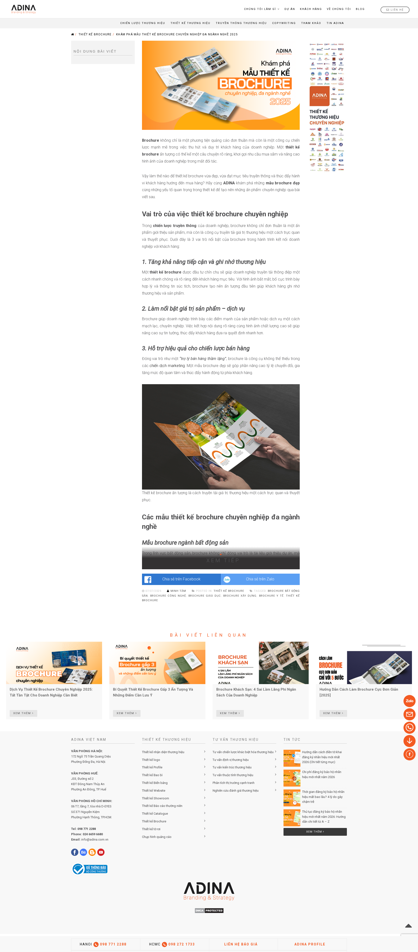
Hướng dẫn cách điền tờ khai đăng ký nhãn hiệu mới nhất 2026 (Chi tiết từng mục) (322, 757)
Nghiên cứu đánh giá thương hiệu (236, 790)
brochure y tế (271, 595)
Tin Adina (335, 23)
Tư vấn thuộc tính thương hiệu (233, 775)
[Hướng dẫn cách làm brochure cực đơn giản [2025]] (364, 663)
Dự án (289, 9)
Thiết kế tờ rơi (151, 829)
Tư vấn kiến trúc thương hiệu (232, 767)
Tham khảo (311, 23)
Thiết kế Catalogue (155, 813)
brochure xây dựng (239, 595)
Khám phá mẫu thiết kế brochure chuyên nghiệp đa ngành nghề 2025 (177, 34)
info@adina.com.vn (94, 839)
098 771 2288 (86, 829)
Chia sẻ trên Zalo (260, 579)
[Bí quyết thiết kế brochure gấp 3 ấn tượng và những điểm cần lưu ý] (157, 663)
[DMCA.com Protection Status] (209, 910)
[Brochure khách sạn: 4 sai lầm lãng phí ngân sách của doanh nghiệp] (261, 663)
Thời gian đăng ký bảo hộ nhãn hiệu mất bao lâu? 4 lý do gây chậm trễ (323, 797)
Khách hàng (311, 9)
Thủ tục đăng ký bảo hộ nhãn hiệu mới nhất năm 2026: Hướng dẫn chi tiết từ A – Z (324, 817)
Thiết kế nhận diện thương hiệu (163, 752)
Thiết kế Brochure (95, 34)
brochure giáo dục (204, 595)
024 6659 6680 (93, 834)
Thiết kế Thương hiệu (190, 23)
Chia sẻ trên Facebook (181, 579)
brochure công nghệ (168, 595)
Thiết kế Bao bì (152, 775)
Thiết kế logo (151, 760)
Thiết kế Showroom (155, 798)
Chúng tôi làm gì (260, 9)
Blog (360, 9)
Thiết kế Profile (152, 767)
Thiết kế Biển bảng (155, 783)
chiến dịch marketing (167, 365)
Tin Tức (292, 739)
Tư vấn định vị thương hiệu (231, 760)
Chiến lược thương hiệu (142, 23)
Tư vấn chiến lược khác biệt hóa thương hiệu (243, 752)
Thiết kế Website (153, 790)
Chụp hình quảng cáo (157, 837)
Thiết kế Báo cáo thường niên (162, 806)
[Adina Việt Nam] (22, 9)
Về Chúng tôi (339, 9)
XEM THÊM (22, 713)
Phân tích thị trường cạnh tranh (233, 783)
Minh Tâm (178, 591)
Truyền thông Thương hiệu (241, 23)
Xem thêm (314, 831)
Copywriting (284, 23)
